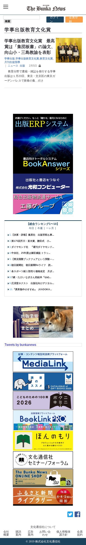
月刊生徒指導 (12, 62)
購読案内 (18, 533)
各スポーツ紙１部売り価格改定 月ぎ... (32, 271)
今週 (40, 228)
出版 (22, 65)
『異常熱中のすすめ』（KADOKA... (32, 289)
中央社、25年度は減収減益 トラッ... (30, 253)
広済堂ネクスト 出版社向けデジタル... (32, 283)
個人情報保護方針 (63, 533)
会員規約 (80, 533)
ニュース (13, 65)
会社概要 (6, 533)
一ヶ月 (50, 228)
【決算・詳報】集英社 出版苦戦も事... (32, 234)
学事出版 (9, 58)
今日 (31, 228)
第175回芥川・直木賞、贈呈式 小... (31, 241)
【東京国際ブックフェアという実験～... (32, 259)
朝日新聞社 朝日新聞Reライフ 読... (31, 265)
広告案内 (30, 533)
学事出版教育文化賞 (27, 58)
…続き (39, 80)
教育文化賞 (46, 58)
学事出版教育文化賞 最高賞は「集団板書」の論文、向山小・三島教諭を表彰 (29, 46)
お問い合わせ (45, 533)
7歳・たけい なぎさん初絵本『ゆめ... (31, 277)
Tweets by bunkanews (20, 344)
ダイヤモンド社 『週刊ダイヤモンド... (32, 247)
